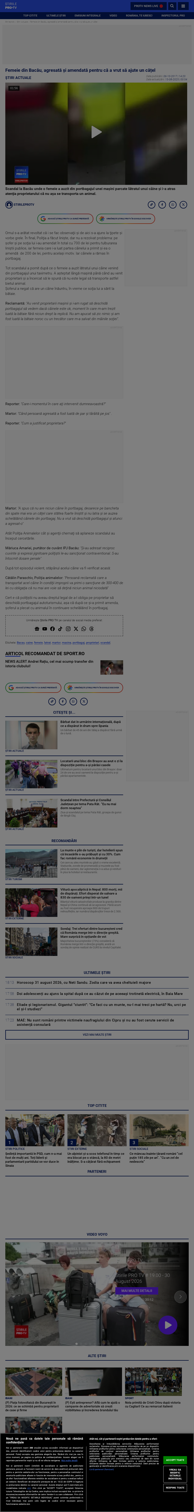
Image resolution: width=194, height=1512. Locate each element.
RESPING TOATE (175, 1487)
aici (29, 1488)
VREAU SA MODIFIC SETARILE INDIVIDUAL (175, 1474)
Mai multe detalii (69, 1460)
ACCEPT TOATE (175, 1460)
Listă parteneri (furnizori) (101, 1469)
